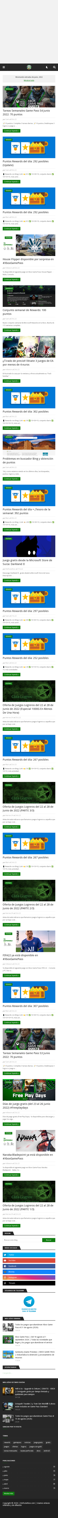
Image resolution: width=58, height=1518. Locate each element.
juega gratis (38, 1442)
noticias (27, 1442)
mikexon (9, 268)
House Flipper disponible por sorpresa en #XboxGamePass (28, 261)
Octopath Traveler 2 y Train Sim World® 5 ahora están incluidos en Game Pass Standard (35, 1405)
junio (29, 1475)
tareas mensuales (10, 1451)
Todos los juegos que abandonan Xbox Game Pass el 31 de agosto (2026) (33, 1326)
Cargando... (7, 1373)
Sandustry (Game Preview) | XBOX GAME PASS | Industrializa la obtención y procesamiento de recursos (35, 1355)
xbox (38, 1451)
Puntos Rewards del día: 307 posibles (26, 1006)
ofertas (15, 1447)
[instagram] (29, 1277)
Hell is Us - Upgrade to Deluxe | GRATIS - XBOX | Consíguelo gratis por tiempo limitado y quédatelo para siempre (35, 1391)
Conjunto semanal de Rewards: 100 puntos (24, 311)
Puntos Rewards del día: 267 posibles (26, 759)
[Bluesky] (29, 1272)
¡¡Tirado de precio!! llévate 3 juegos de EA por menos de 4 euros (28, 362)
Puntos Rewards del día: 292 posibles (26, 212)
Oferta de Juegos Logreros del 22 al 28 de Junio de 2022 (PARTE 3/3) (28, 808)
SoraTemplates (19, 1514)
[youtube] (29, 1260)
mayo (29, 1480)
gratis (48, 1442)
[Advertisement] (29, 32)
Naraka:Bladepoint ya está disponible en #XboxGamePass (28, 1156)
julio (29, 1471)
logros (23, 1447)
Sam (7, 119)
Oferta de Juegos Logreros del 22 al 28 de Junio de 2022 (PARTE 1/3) (28, 1207)
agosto (29, 1467)
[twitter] (29, 1255)
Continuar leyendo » (11, 131)
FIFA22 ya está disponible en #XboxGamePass (20, 957)
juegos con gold (36, 1447)
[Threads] (29, 1283)
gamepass (17, 1442)
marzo (29, 1488)
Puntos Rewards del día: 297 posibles (26, 611)
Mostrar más (8, 1493)
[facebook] (29, 1266)
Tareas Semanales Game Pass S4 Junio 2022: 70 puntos (26, 112)
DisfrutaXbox (10, 569)
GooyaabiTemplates (45, 1514)
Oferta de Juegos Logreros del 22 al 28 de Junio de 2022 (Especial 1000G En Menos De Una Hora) (28, 708)
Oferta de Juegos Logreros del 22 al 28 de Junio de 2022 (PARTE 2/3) (28, 906)
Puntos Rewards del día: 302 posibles (26, 411)
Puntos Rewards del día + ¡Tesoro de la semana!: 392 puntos (26, 511)
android (47, 1451)
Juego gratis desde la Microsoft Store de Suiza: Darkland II (27, 562)
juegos (6, 1447)
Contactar (36, 1510)
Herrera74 (9, 718)
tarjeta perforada (27, 1451)
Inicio (21, 1510)
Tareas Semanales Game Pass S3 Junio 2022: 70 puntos (26, 1055)
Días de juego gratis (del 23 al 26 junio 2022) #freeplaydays (26, 1105)
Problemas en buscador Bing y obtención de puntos (28, 460)
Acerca (27, 1510)
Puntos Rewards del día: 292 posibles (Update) (26, 163)
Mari (7, 217)
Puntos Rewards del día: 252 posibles (26, 658)
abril (29, 1484)
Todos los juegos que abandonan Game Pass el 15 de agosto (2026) (34, 1417)
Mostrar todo (29, 80)
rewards (7, 1442)
